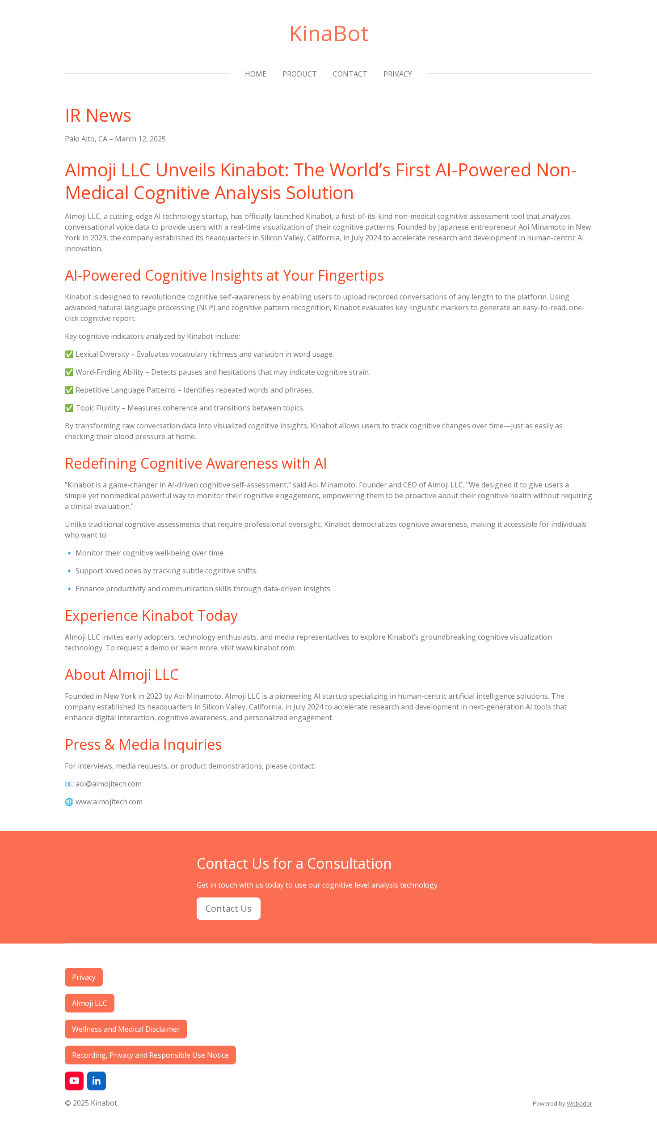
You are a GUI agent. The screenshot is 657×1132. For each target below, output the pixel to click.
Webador (579, 1103)
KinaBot (328, 32)
